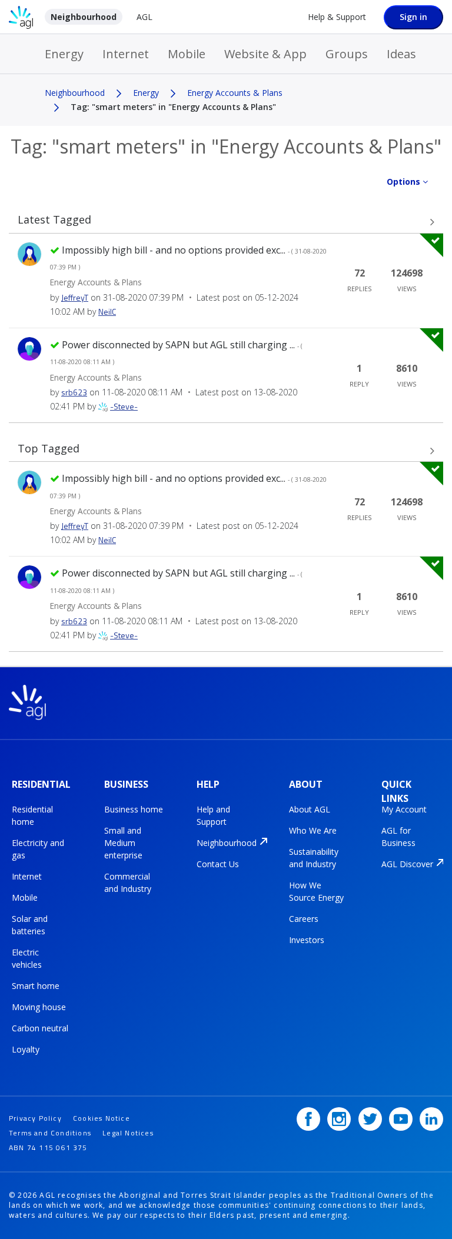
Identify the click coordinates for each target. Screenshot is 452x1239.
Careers (303, 918)
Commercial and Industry (127, 882)
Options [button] (403, 181)
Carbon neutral (40, 1028)
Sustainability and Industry (313, 858)
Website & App (265, 54)
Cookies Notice (101, 1118)
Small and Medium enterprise (123, 843)
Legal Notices (128, 1132)
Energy (64, 54)
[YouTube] (401, 1119)
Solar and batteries (30, 925)
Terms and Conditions (50, 1132)
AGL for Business (398, 836)
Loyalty (25, 1049)
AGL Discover (407, 864)
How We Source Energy (316, 891)
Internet (125, 54)
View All (226, 222)
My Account (404, 809)
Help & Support (337, 16)
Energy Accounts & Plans (234, 92)
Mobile (186, 54)
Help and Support (213, 815)
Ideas (401, 54)
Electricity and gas (38, 849)
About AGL (309, 809)
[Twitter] (370, 1119)
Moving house (39, 1006)
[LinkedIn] (431, 1119)
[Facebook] (308, 1119)
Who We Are (313, 830)
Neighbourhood (84, 16)
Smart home (35, 985)
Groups (346, 54)
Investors (306, 939)
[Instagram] (339, 1119)
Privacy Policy (35, 1118)
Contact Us (218, 864)
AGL (144, 16)
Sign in (413, 16)
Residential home (32, 815)
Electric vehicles (27, 958)
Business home (133, 809)
